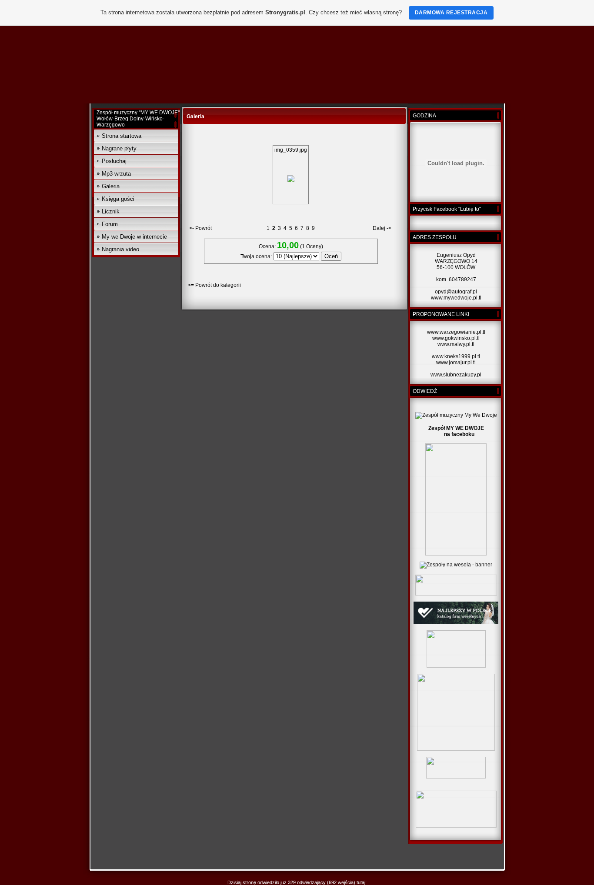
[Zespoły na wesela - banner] (456, 565)
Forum (110, 224)
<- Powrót (200, 228)
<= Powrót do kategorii (214, 285)
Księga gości (118, 199)
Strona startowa (121, 136)
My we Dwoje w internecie (134, 236)
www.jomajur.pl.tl (456, 362)
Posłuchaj (114, 161)
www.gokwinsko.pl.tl (456, 338)
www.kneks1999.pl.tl (456, 356)
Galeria (111, 186)
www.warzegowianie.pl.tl (456, 332)
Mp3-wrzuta (116, 173)
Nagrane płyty (119, 148)
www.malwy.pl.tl (455, 344)
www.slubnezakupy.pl (455, 375)
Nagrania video (120, 249)
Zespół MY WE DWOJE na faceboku (456, 431)
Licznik (111, 211)
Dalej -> (382, 228)
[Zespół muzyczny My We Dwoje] (456, 415)
